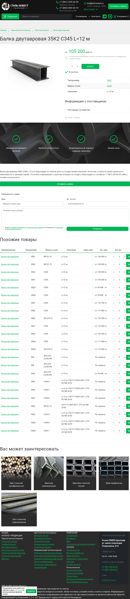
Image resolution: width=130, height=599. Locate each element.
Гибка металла (73, 556)
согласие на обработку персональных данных (26, 227)
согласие (18, 590)
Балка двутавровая (61, 30)
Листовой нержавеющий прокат (48, 556)
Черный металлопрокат (21, 30)
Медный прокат (41, 535)
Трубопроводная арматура (13, 553)
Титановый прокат (42, 547)
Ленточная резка (74, 570)
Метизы (5, 559)
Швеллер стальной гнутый (81, 484)
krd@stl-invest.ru (95, 3)
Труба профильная (113, 483)
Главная (3, 30)
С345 (109, 86)
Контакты (96, 16)
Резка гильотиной (75, 573)
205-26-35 (68, 2)
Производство (73, 550)
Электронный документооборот (81, 544)
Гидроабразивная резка (77, 582)
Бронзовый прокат (42, 538)
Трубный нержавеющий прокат (48, 553)
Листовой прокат (9, 547)
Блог (69, 541)
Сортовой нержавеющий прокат (48, 559)
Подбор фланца (74, 564)
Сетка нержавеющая (43, 562)
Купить (90, 66)
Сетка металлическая (11, 556)
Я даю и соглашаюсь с (34, 228)
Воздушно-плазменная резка (80, 579)
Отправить (97, 229)
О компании (81, 16)
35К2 (109, 80)
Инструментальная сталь (13, 550)
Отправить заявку (65, 184)
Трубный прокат (9, 544)
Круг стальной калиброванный (16, 484)
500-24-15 (68, 8)
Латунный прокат (42, 541)
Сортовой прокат (42, 30)
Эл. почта (71, 199)
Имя (3, 199)
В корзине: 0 (122, 16)
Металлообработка (75, 553)
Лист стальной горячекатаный (19, 520)
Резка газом (72, 576)
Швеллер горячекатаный (49, 484)
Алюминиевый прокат (44, 544)
